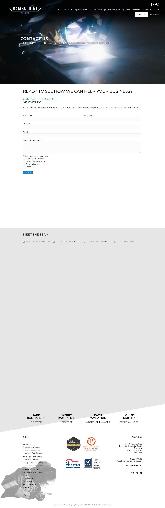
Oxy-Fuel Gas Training (34, 462)
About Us (68, 10)
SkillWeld (147, 10)
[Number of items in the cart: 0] (25, 495)
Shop (156, 10)
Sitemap (26, 487)
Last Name (87, 115)
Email (25, 132)
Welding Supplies (33, 164)
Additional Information (32, 140)
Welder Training (31, 459)
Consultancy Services (34, 466)
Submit (27, 172)
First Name (27, 115)
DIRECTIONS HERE (133, 465)
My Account (28, 478)
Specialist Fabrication (131, 10)
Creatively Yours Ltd (105, 505)
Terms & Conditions (31, 484)
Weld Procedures (32, 450)
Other (28, 167)
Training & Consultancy (107, 10)
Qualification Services (84, 10)
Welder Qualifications (34, 453)
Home (58, 10)
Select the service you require (35, 156)
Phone (26, 124)
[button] (94, 9)
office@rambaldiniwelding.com (128, 461)
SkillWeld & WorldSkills (32, 472)
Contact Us (141, 14)
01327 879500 (32, 102)
